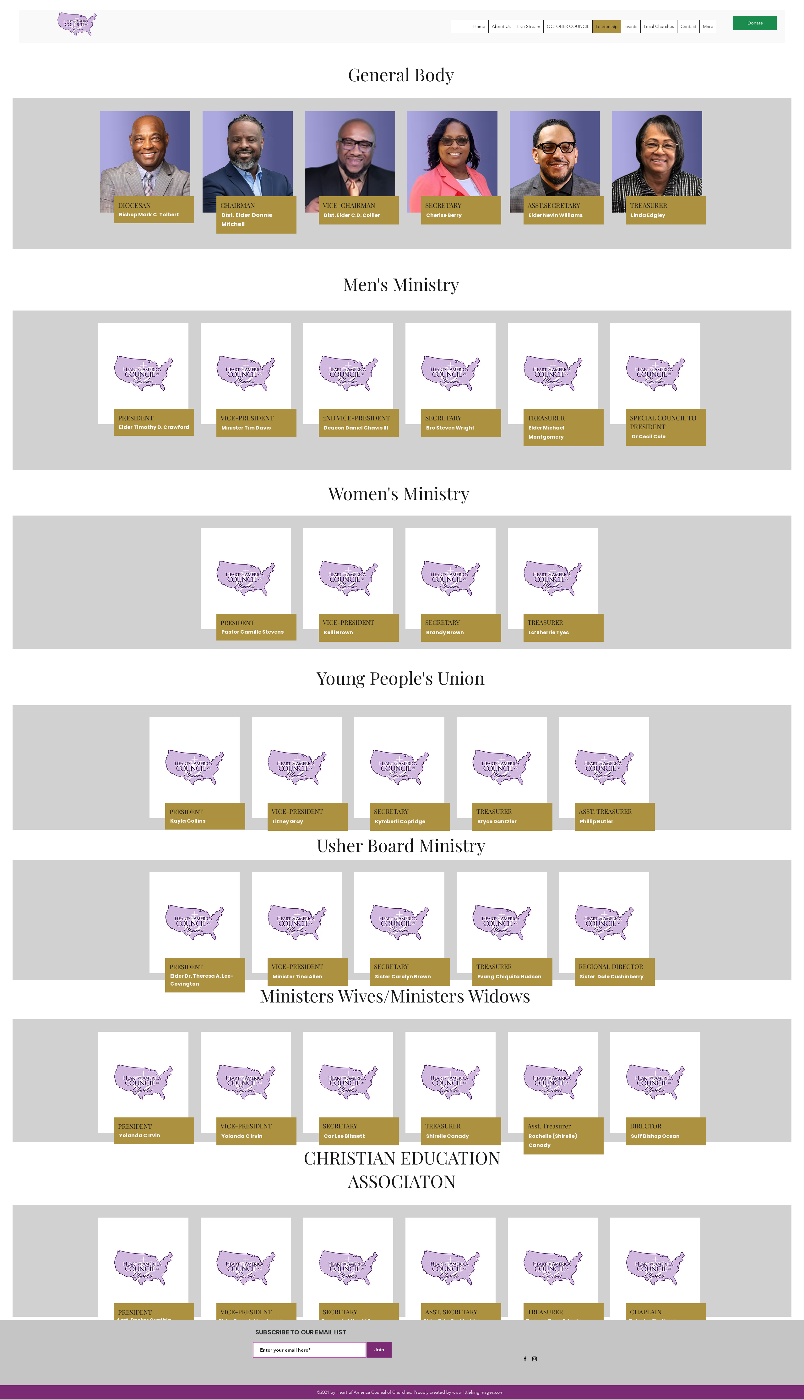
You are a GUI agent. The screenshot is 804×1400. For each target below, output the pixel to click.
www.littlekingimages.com (477, 1392)
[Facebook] (525, 1359)
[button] (501, 26)
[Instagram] (534, 1359)
